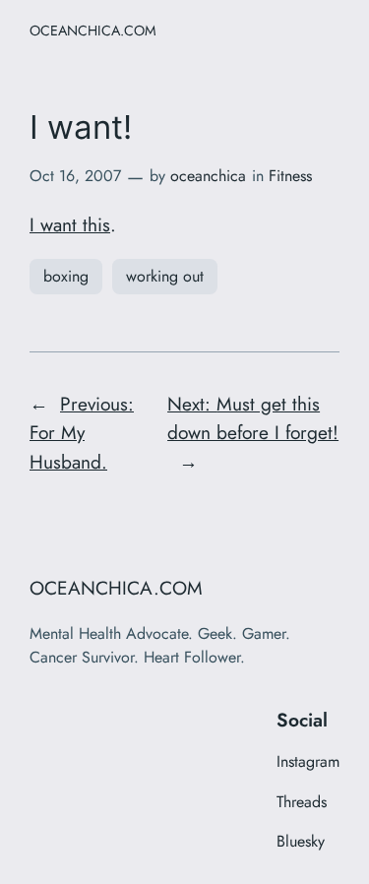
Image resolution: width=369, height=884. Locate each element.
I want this (70, 224)
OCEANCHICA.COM (93, 30)
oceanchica (208, 175)
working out (165, 276)
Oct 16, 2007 (75, 175)
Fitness (290, 175)
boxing (66, 276)
